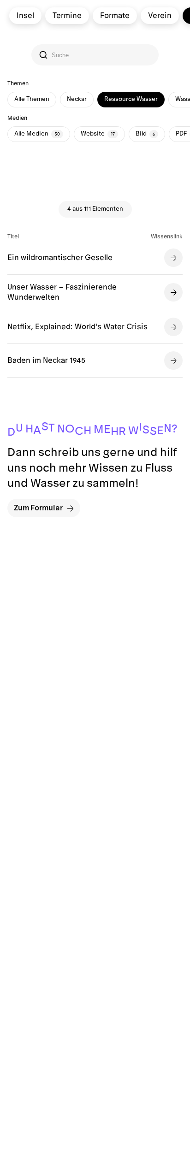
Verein (160, 15)
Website (98, 133)
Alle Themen (31, 99)
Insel (25, 15)
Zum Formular (38, 508)
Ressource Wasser (131, 99)
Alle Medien (37, 133)
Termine (67, 15)
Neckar (77, 99)
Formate (115, 15)
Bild (145, 133)
